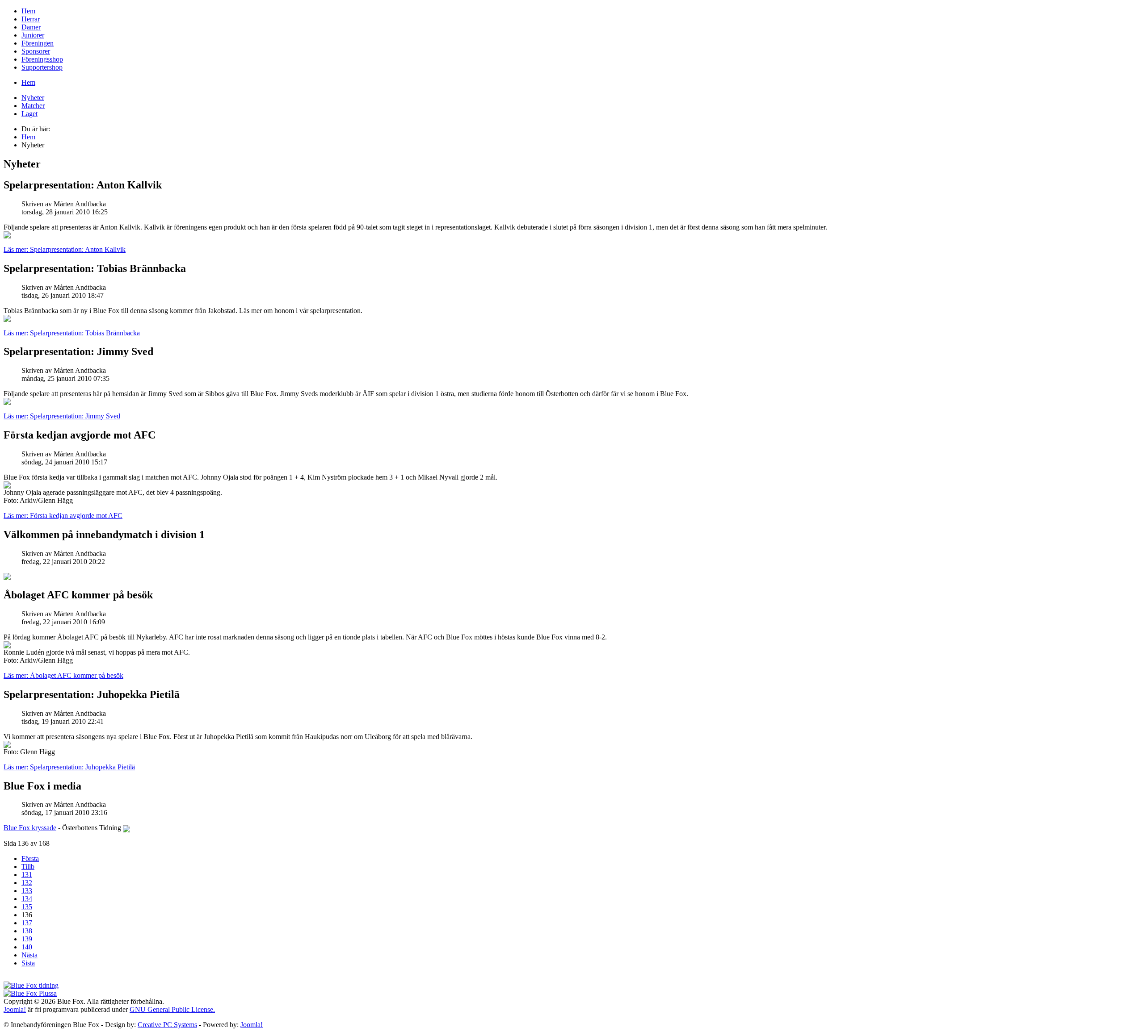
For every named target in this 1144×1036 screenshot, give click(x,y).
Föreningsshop (42, 59)
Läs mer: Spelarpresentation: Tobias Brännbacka (72, 333)
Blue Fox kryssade (30, 827)
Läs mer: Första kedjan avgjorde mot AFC (63, 515)
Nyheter (32, 97)
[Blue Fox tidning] (31, 985)
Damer (31, 27)
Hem (28, 11)
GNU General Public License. (172, 1009)
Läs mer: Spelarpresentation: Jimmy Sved (62, 416)
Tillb (27, 866)
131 (26, 874)
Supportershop (42, 67)
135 (26, 907)
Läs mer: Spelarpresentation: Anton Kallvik (65, 249)
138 (26, 931)
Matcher (33, 105)
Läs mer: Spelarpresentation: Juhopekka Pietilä (69, 767)
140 (26, 947)
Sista (28, 963)
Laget (29, 113)
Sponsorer (35, 51)
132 (26, 882)
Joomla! (15, 1009)
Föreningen (37, 43)
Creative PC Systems (167, 1024)
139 (26, 939)
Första (30, 858)
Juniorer (32, 35)
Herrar (30, 19)
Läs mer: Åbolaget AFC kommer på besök (63, 675)
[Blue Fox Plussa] (30, 993)
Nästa (29, 955)
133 (26, 890)
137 (26, 923)
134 (26, 898)
